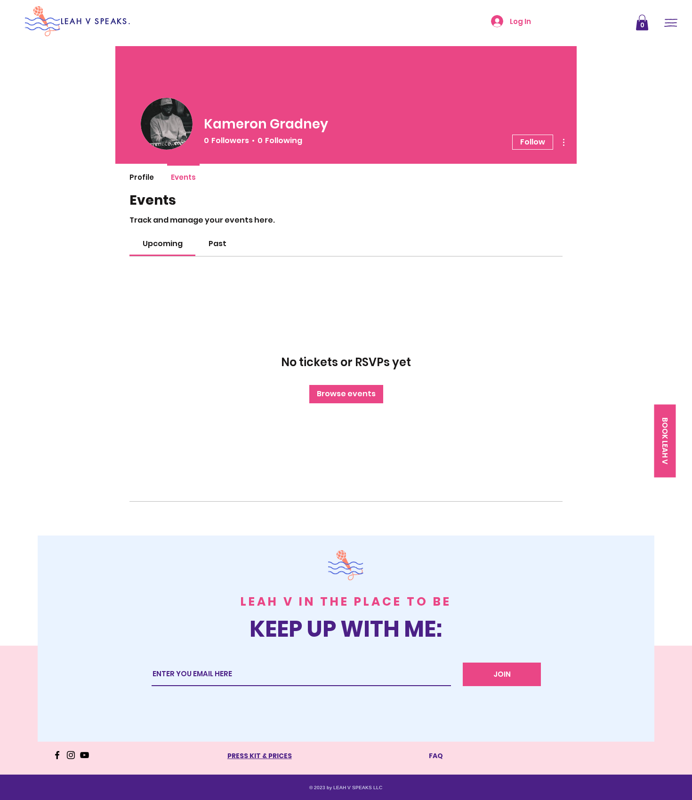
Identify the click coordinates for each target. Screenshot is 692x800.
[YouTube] (84, 755)
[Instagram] (70, 755)
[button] (642, 22)
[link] (163, 243)
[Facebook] (57, 755)
